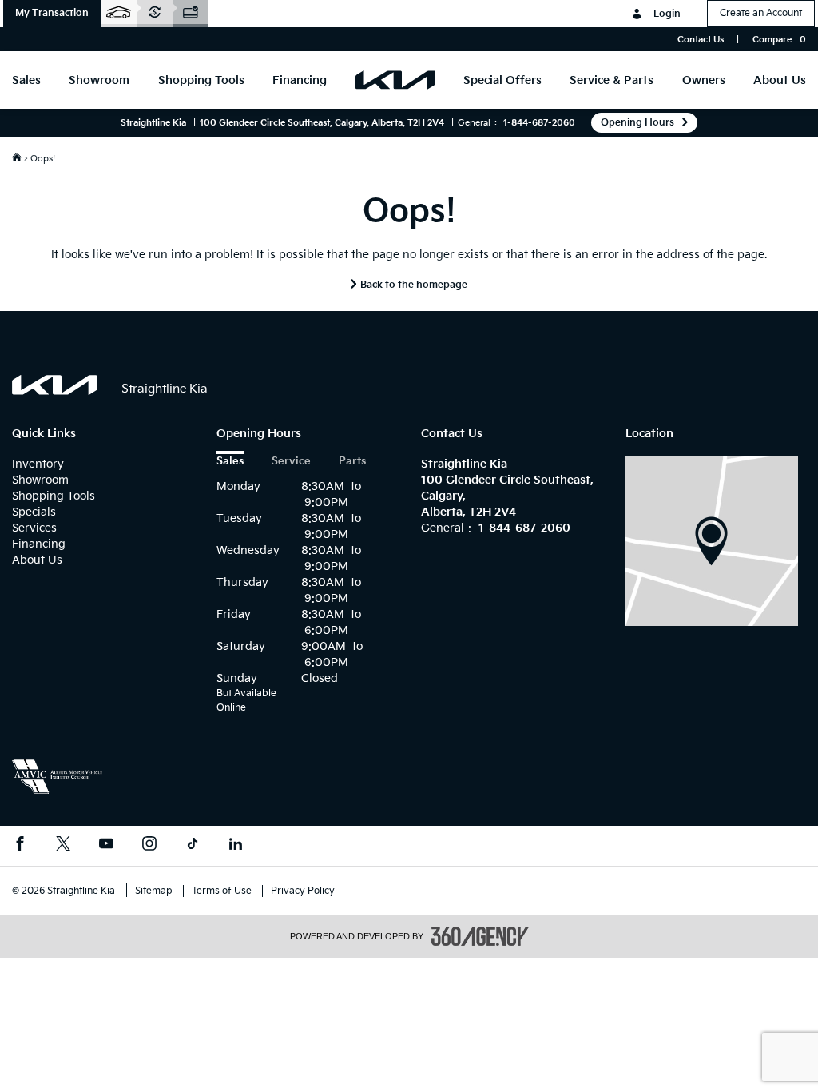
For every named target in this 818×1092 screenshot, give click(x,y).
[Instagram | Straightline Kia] (149, 845)
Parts (352, 461)
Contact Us (700, 39)
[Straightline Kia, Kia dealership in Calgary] (395, 80)
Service (291, 461)
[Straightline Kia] (711, 541)
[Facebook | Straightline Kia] (20, 845)
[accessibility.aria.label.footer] (480, 936)
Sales (230, 461)
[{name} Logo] (54, 385)
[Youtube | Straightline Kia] (106, 845)
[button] (52, 13)
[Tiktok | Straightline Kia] (193, 845)
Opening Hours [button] (637, 123)
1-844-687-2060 (539, 123)
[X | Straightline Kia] (63, 845)
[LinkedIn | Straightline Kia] (236, 845)
